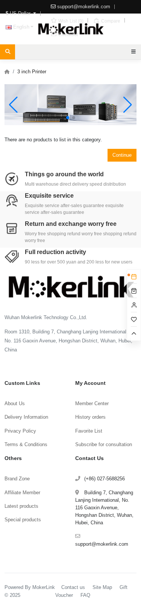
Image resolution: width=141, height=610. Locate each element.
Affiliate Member (22, 492)
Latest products (21, 506)
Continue (122, 155)
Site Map (102, 587)
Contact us (73, 587)
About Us (15, 403)
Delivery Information (26, 417)
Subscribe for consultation (103, 444)
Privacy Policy (20, 431)
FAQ (85, 595)
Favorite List (88, 431)
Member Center (92, 403)
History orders (90, 417)
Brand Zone (17, 478)
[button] (67, 117)
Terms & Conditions (26, 444)
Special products (23, 519)
